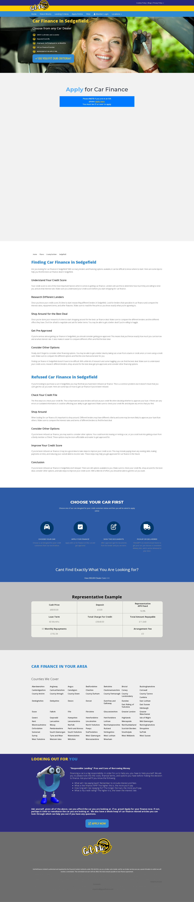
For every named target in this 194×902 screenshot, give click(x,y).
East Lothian (145, 701)
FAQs (88, 14)
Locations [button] (116, 14)
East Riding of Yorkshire (128, 705)
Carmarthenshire (57, 690)
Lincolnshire (91, 721)
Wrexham (108, 739)
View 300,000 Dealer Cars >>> (97, 578)
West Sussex (145, 735)
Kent (34, 721)
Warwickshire (73, 735)
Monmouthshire (39, 725)
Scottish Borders (129, 728)
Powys (88, 728)
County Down (74, 693)
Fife (69, 711)
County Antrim (38, 693)
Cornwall (143, 690)
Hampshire (72, 717)
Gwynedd (54, 717)
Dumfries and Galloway (110, 702)
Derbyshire (54, 701)
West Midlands (128, 735)
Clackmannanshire (112, 690)
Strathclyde (127, 732)
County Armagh (56, 693)
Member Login (101, 14)
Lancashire (54, 721)
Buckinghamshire (147, 686)
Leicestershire (74, 721)
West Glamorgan (93, 735)
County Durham (51, 254)
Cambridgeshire (38, 690)
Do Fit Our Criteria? (54, 58)
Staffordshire (91, 732)
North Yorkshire (93, 725)
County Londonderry (127, 694)
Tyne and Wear (56, 735)
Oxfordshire (37, 728)
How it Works (45, 14)
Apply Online (77, 14)
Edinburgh (144, 708)
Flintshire (90, 711)
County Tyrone (146, 693)
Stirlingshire (109, 732)
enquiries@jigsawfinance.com (103, 889)
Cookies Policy (141, 3)
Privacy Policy (158, 3)
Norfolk (71, 725)
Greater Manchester (145, 712)
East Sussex (145, 704)
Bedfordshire (91, 686)
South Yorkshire (75, 732)
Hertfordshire (110, 717)
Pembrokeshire (56, 728)
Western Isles (56, 739)
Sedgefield (62, 254)
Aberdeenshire (38, 686)
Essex (34, 711)
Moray (52, 725)
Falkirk (53, 711)
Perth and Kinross (75, 728)
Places (42, 254)
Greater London (129, 711)
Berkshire (108, 686)
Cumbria (143, 697)
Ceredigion (72, 690)
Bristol (124, 686)
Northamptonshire (112, 725)
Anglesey (54, 686)
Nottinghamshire (147, 725)
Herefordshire (92, 717)
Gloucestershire (110, 711)
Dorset (89, 701)
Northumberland (129, 725)
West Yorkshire (38, 739)
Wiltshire (71, 739)
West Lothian (109, 735)
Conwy (125, 690)
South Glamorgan (57, 732)
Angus (70, 686)
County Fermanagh (112, 693)
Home (33, 14)
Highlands (126, 717)
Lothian (107, 721)
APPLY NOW (98, 823)
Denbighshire (37, 701)
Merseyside (126, 721)
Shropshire (144, 728)
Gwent (35, 717)
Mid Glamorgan (146, 721)
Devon (70, 701)
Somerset (36, 732)
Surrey (34, 735)
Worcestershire (92, 739)
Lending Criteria (61, 14)
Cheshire (89, 690)
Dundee (125, 701)
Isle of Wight (145, 717)
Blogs (150, 3)
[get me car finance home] (40, 5)
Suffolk (143, 732)
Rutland (107, 728)
